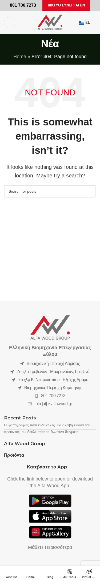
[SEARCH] (90, 191)
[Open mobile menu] (9, 22)
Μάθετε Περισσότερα (50, 547)
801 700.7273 (53, 395)
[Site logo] (50, 22)
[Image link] (50, 327)
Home (19, 56)
